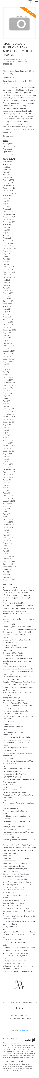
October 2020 (8, 327)
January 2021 (8, 322)
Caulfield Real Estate (11, 624)
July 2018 (6, 396)
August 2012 (7, 506)
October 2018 (8, 388)
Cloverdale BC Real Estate (13, 653)
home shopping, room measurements (17, 753)
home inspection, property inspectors (17, 740)
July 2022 (6, 280)
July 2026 (6, 167)
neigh (5, 814)
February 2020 (8, 346)
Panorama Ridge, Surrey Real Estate (16, 837)
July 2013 (6, 483)
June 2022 (7, 283)
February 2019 (8, 377)
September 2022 (9, 277)
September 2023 (9, 248)
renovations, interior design (13, 866)
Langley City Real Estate (12, 771)
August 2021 (7, 306)
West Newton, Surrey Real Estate (15, 950)
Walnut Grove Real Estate (12, 940)
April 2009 (7, 575)
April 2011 (6, 533)
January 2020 (8, 348)
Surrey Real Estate (10, 924)
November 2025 (9, 188)
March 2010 (7, 554)
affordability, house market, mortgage (17, 595)
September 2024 (9, 222)
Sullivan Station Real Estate (13, 903)
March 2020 (7, 343)
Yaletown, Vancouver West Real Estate (17, 971)
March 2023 (7, 264)
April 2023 (6, 262)
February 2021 (8, 319)
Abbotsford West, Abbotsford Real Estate (18, 590)
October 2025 (8, 191)
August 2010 (7, 543)
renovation (7, 856)
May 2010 (6, 548)
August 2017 (7, 425)
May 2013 (6, 488)
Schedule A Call (30, 2)
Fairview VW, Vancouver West (13, 700)
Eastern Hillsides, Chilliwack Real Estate (18, 687)
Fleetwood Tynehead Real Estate (15, 703)
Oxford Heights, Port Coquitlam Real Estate (19, 829)
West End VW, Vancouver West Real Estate (19, 948)
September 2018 (9, 390)
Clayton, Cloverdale (10, 645)
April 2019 (6, 372)
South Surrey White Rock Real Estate (17, 885)
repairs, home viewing (11, 871)
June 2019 (6, 367)
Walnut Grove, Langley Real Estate (16, 942)
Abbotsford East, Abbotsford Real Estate (18, 587)
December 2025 (9, 185)
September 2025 (9, 193)
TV (4, 929)
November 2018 (9, 385)
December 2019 (9, 351)
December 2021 (9, 298)
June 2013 (6, 485)
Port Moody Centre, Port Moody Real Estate (19, 845)
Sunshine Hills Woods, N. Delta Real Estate (19, 921)
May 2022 (6, 285)
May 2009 (6, 572)
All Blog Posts (8, 144)
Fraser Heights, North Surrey (13, 714)
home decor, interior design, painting (17, 737)
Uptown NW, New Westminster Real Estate (19, 932)
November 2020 (9, 325)
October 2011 (8, 527)
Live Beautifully (9, 146)
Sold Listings (8, 154)
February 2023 (8, 267)
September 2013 (9, 477)
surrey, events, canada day (13, 927)
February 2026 (8, 180)
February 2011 (8, 538)
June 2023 (7, 256)
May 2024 (6, 233)
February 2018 (8, 409)
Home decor (7, 735)
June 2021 (6, 309)
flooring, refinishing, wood (12, 708)
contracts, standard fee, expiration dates (18, 669)
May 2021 (6, 312)
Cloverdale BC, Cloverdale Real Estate (17, 658)
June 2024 (7, 230)
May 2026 (6, 172)
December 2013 (9, 469)
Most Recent (7, 162)
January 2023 (8, 270)
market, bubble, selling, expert (14, 787)
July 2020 (6, 335)
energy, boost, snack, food (12, 698)
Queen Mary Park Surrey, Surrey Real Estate (19, 848)
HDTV (5, 729)
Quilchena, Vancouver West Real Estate (18, 850)
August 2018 (7, 393)
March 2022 (7, 291)
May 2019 (6, 370)
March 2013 (7, 493)
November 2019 (9, 354)
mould (5, 800)
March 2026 (7, 177)
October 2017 (8, 419)
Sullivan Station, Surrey (12, 906)
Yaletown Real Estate (11, 969)
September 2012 (9, 504)
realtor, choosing (9, 853)
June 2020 (7, 338)
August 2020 (7, 333)
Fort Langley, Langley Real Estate (15, 711)
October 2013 (8, 475)
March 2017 (7, 438)
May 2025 (6, 204)
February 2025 (8, 212)
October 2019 (8, 356)
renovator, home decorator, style (15, 869)
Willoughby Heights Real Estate (15, 961)
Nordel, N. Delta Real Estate (13, 827)
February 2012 (8, 519)
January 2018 (8, 412)
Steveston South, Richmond (13, 890)
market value (8, 785)
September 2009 (9, 567)
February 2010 (8, 556)
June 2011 (6, 530)
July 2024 (6, 227)
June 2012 (6, 512)
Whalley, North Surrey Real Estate (15, 953)
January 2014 (8, 467)
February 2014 (8, 464)
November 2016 (9, 446)
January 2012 (8, 522)
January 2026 (8, 183)
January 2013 (8, 498)
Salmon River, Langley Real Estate (16, 874)
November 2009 (9, 561)
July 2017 (6, 427)
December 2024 (9, 214)
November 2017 (9, 417)
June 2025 (7, 201)
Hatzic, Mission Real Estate (13, 727)
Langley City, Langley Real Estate (15, 774)
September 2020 (9, 330)
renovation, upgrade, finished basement (18, 864)
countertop (7, 674)
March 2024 (7, 238)
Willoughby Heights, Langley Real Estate (18, 966)
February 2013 (8, 496)
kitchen (6, 766)
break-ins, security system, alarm (15, 611)
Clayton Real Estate (10, 643)
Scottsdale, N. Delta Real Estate (15, 877)
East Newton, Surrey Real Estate (15, 685)
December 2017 (9, 414)
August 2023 (7, 251)
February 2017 (8, 441)
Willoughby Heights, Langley (13, 963)
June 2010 (7, 546)
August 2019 (7, 362)
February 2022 (8, 293)
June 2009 (7, 569)
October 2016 (8, 448)
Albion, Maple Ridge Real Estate (15, 603)
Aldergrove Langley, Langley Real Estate (18, 606)
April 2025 (6, 206)
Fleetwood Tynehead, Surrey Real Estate (18, 706)
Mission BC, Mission (10, 790)
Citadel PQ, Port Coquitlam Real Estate (17, 640)
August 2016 (7, 454)
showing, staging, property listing (15, 879)
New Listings (7, 149)
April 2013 (6, 490)
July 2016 (6, 456)
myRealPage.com (23, 1030)
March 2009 (7, 577)
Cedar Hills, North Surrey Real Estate (17, 627)
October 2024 (8, 220)
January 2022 (8, 296)
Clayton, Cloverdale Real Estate (19, 61)
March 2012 (7, 517)
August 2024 (7, 225)
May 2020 (6, 341)
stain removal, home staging (14, 887)
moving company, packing (12, 808)
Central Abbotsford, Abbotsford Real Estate (19, 629)
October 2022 (8, 275)
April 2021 (6, 314)
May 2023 (6, 259)
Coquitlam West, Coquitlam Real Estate (18, 671)
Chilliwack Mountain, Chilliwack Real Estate (19, 632)
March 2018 (7, 406)
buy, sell (6, 622)
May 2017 (6, 433)
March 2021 (7, 317)
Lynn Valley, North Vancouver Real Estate (18, 779)
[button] (16, 1008)
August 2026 (7, 164)
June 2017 (6, 430)
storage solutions (9, 892)
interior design (8, 758)
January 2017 (8, 443)
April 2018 (6, 404)
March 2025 (7, 209)
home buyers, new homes (13, 732)
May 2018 (6, 401)
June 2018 (7, 398)
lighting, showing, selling (12, 777)
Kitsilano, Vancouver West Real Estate (17, 769)
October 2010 (8, 540)
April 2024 (6, 235)
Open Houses (8, 152)
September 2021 (9, 304)
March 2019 (7, 375)
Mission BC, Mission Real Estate (14, 793)
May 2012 (6, 514)
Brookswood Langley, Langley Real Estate (18, 619)
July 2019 (6, 364)
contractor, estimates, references (15, 666)
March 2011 (7, 535)
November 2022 (9, 272)
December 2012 (9, 501)
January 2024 (8, 243)
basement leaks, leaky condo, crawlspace (18, 608)
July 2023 (6, 254)
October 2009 (8, 564)
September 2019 (9, 359)
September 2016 (9, 451)
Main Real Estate (9, 782)
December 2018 (9, 383)
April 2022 (6, 288)
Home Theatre (8, 756)
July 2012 (6, 509)
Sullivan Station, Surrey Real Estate (16, 908)
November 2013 (9, 472)
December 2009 (9, 559)
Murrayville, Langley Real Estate (15, 811)
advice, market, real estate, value (15, 593)
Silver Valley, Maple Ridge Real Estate (17, 882)
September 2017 (9, 422)
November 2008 (9, 580)
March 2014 (7, 461)
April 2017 (6, 435)
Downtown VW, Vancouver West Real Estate (19, 682)
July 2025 (6, 198)
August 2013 (7, 480)
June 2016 (7, 459)
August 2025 (7, 196)
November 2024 (9, 217)
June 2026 (7, 170)
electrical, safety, (9, 690)
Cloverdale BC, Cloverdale (13, 656)
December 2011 (9, 525)
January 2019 (8, 380)
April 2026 (7, 175)
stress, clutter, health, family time (15, 900)
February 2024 (8, 241)
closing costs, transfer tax (12, 650)
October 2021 (8, 301)
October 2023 (8, 246)
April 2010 (6, 551)
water (5, 945)
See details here (9, 77)
